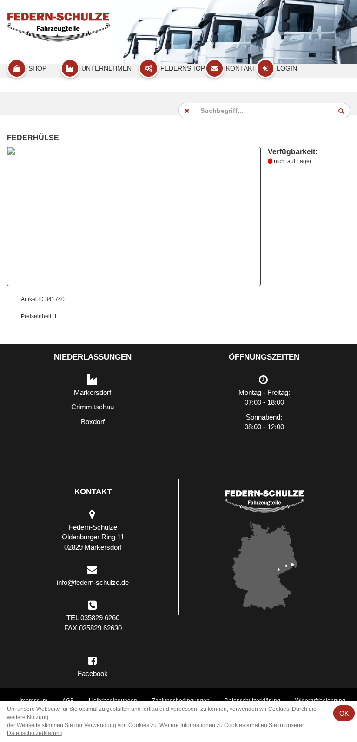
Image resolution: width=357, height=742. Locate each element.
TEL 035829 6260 (92, 618)
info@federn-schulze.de (93, 582)
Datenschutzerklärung (35, 733)
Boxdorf (93, 422)
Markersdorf (92, 392)
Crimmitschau (92, 407)
